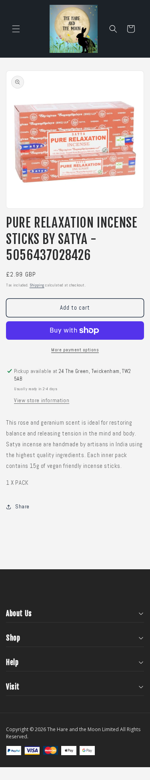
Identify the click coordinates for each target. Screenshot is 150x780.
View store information (41, 400)
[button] (16, 29)
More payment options (75, 350)
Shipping (37, 285)
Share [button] (22, 506)
